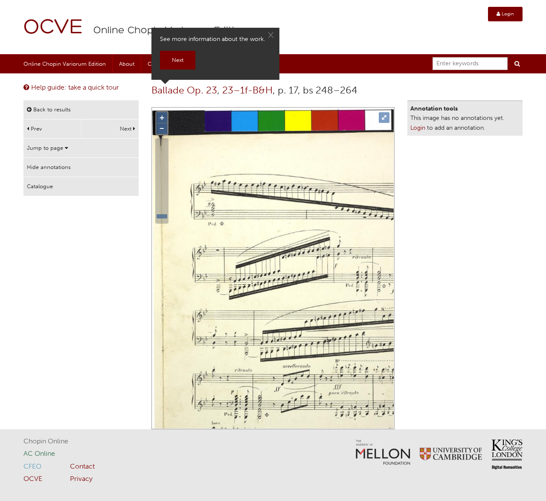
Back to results (51, 109)
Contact (82, 466)
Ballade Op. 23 (184, 90)
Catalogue (40, 186)
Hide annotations (49, 167)
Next (126, 128)
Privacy (81, 479)
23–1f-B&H (247, 90)
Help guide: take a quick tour (74, 87)
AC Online (39, 453)
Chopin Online (45, 441)
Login (507, 14)
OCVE (53, 28)
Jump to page (46, 148)
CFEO (32, 466)
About (126, 64)
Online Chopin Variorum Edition (64, 64)
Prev (35, 128)
